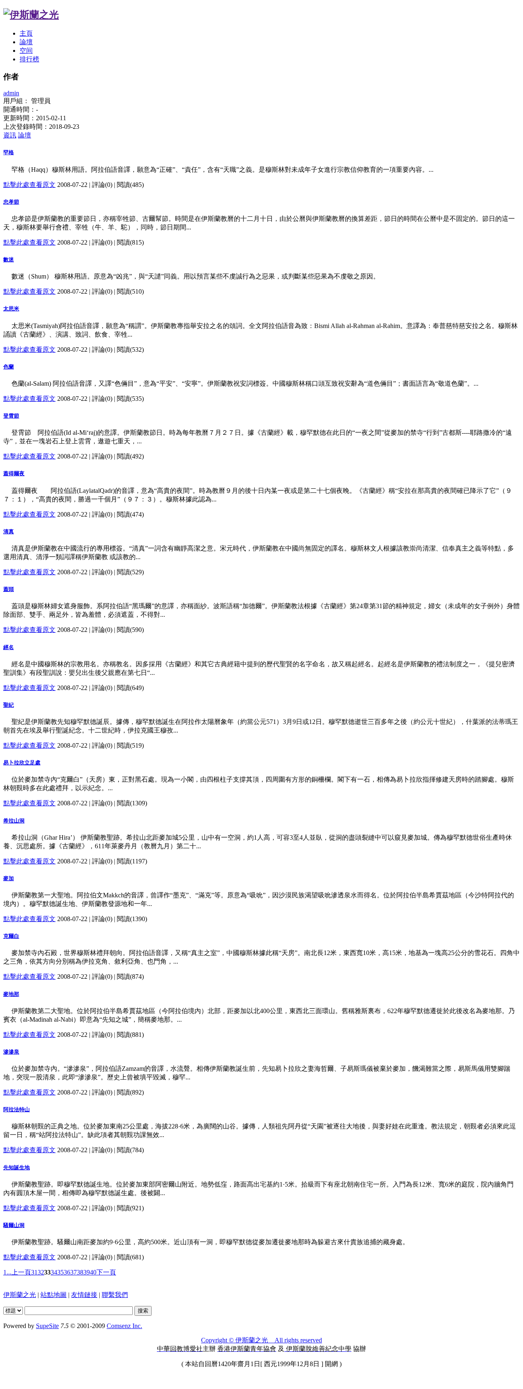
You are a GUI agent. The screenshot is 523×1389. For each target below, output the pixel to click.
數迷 (8, 259)
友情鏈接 (84, 1294)
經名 (8, 647)
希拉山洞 (14, 821)
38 (80, 1272)
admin (11, 93)
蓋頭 (8, 589)
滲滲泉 (11, 1052)
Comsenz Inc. (124, 1325)
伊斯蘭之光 (19, 1294)
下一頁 (106, 1272)
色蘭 (8, 367)
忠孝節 (11, 202)
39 (86, 1272)
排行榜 (29, 59)
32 (41, 1272)
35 (60, 1272)
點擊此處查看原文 (29, 184)
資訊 (9, 135)
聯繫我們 (115, 1294)
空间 (26, 50)
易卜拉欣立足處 (21, 763)
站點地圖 (53, 1294)
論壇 (26, 41)
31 (34, 1272)
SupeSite (47, 1325)
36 (67, 1272)
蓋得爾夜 (14, 473)
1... (7, 1272)
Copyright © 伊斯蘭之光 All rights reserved (261, 1340)
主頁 (26, 33)
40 (93, 1272)
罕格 (8, 152)
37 (73, 1272)
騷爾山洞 (14, 1225)
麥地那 (11, 994)
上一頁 (21, 1272)
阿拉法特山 (16, 1109)
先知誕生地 (16, 1167)
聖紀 (8, 705)
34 (54, 1272)
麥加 (8, 878)
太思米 (11, 309)
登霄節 (11, 416)
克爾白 (11, 936)
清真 (8, 531)
